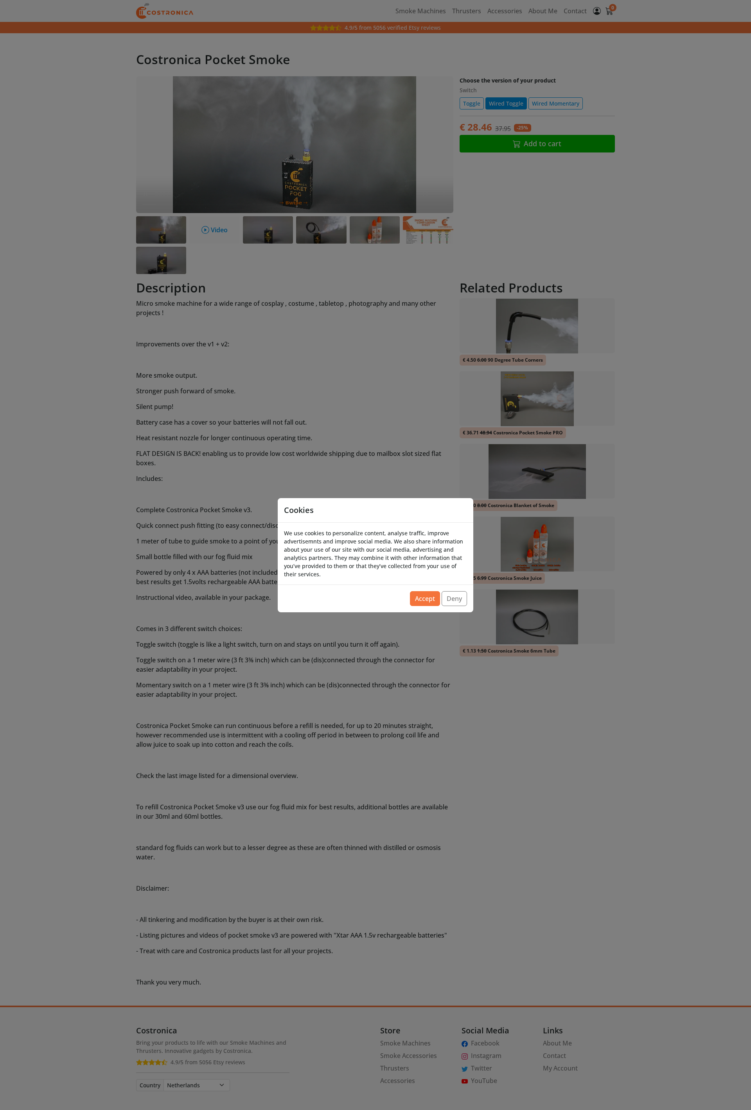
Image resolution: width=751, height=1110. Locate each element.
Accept (425, 598)
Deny (454, 598)
